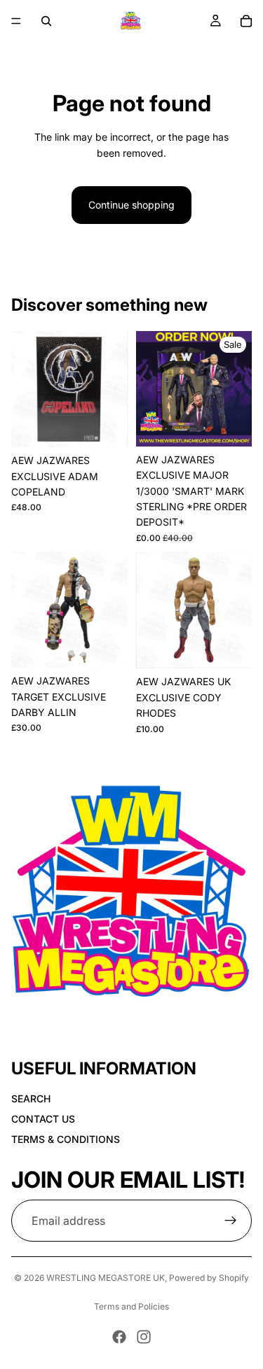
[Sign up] (230, 1220)
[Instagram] (143, 1336)
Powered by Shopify (209, 1277)
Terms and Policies (131, 1306)
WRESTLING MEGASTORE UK (105, 1277)
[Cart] (246, 21)
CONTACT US (43, 1119)
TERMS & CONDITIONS (65, 1139)
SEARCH (30, 1098)
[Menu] (16, 21)
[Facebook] (119, 1336)
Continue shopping (131, 205)
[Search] (46, 21)
